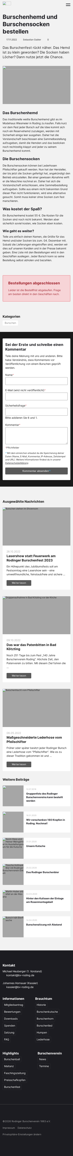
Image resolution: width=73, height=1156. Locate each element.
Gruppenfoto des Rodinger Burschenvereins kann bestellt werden (44, 797)
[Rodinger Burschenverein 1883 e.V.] (7, 4)
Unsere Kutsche (35, 846)
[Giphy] (41, 1113)
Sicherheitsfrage (16, 405)
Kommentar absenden (36, 470)
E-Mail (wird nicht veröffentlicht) (25, 390)
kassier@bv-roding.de (20, 987)
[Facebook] (5, 1113)
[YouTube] (26, 1113)
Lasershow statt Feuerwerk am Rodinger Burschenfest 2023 (31, 558)
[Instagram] (12, 1113)
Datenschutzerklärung (16, 463)
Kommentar (12, 424)
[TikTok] (19, 1113)
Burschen (10, 322)
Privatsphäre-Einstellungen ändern (22, 1134)
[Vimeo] (33, 1113)
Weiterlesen (19, 582)
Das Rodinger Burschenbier (42, 872)
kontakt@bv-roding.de (20, 975)
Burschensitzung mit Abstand (44, 924)
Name (9, 374)
